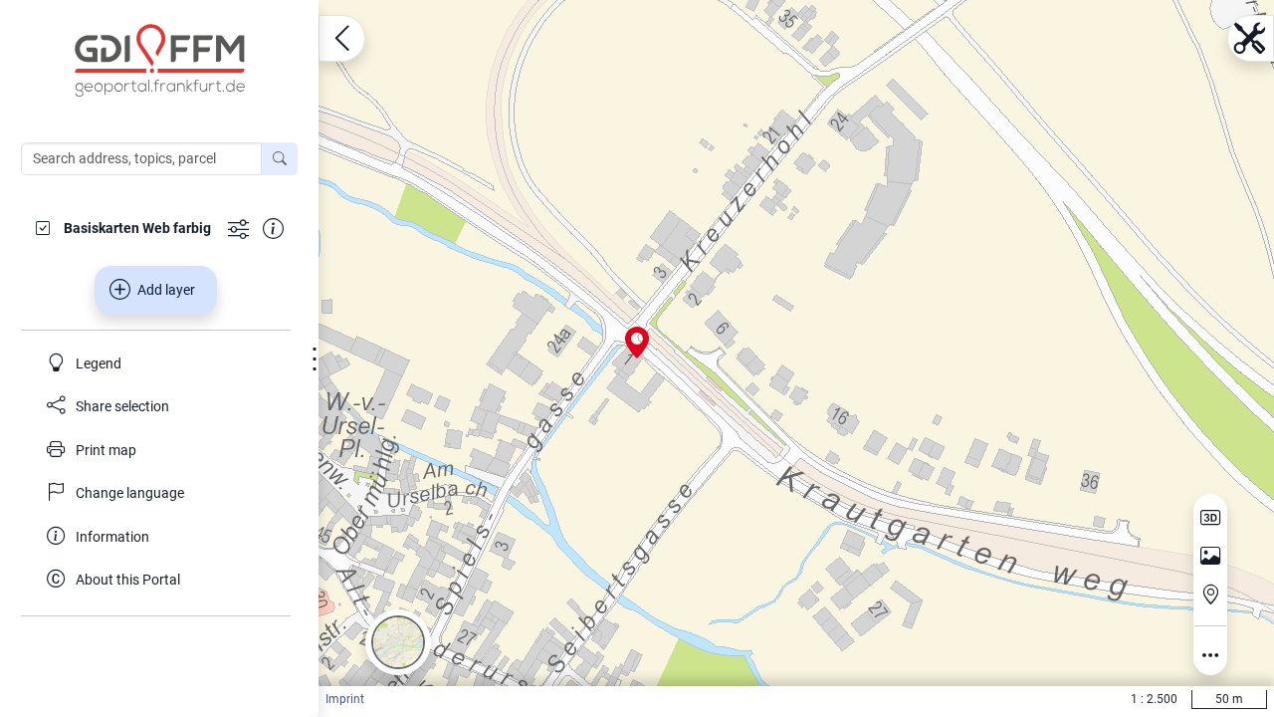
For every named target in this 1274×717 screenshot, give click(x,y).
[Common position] (1210, 594)
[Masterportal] (169, 61)
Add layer (166, 290)
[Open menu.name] (341, 38)
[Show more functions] (238, 227)
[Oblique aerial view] (1210, 557)
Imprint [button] (344, 699)
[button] (398, 642)
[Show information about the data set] (273, 227)
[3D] (1210, 518)
